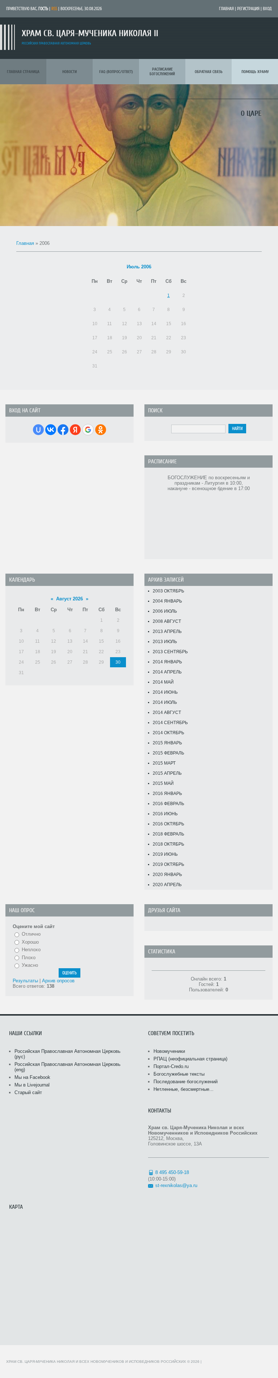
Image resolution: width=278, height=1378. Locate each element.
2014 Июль (165, 702)
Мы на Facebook (32, 1077)
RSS (54, 8)
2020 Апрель (167, 884)
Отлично (31, 934)
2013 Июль (165, 641)
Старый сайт (28, 1092)
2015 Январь (167, 742)
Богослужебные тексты (179, 1074)
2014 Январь (167, 661)
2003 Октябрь (168, 591)
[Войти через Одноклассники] (100, 429)
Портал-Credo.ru (171, 1066)
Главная (226, 8)
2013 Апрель (167, 631)
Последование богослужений (185, 1081)
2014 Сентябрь (170, 722)
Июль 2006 (139, 266)
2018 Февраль (168, 834)
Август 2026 (69, 598)
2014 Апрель (167, 672)
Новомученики (169, 1051)
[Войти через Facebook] (63, 429)
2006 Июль (165, 611)
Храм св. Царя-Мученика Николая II (90, 33)
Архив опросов (58, 980)
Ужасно (30, 965)
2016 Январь (167, 793)
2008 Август (167, 621)
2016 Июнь (165, 813)
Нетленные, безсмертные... (183, 1089)
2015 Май (163, 783)
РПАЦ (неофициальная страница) (190, 1059)
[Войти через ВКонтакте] (50, 429)
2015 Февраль (168, 753)
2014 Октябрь (168, 732)
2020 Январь (167, 874)
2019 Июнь (165, 854)
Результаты (25, 980)
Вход (267, 8)
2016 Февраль (168, 803)
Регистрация (248, 8)
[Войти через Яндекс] (75, 429)
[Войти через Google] (88, 429)
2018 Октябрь (168, 844)
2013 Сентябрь (170, 651)
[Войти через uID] (38, 429)
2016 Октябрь (168, 823)
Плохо (28, 957)
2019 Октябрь (168, 864)
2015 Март (164, 763)
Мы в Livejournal (32, 1085)
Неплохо (31, 949)
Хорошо (30, 942)
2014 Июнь (165, 692)
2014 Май (163, 682)
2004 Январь (167, 601)
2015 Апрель (167, 773)
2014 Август (167, 712)
